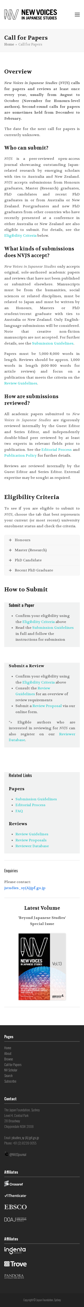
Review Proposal (47, 705)
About (7, 1053)
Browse (8, 1058)
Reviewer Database (32, 846)
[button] (77, 15)
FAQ (19, 811)
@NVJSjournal (17, 1154)
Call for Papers (12, 1064)
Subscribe (10, 1081)
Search (8, 1075)
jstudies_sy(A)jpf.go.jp (24, 888)
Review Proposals (31, 840)
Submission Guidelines (52, 343)
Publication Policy (20, 455)
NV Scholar (10, 1069)
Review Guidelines (20, 383)
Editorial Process (56, 449)
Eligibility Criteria (20, 235)
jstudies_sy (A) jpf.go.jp (25, 1137)
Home (7, 1047)
